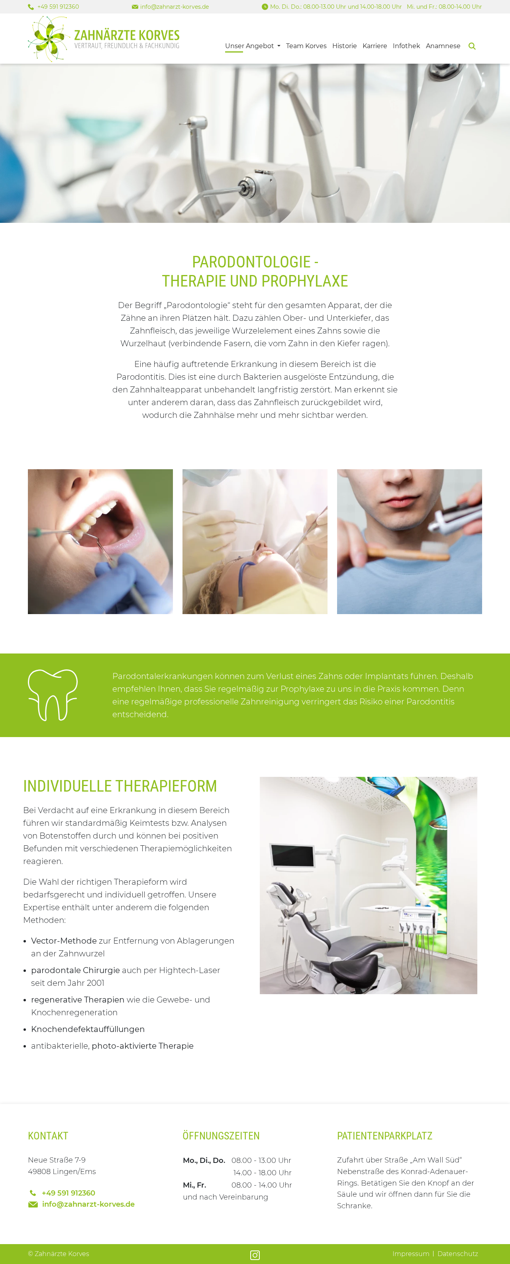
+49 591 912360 (57, 6)
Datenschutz (457, 1254)
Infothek (406, 46)
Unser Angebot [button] (250, 46)
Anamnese (443, 46)
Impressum (411, 1254)
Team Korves (306, 46)
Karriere (375, 46)
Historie (344, 46)
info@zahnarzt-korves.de (174, 6)
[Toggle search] (472, 45)
